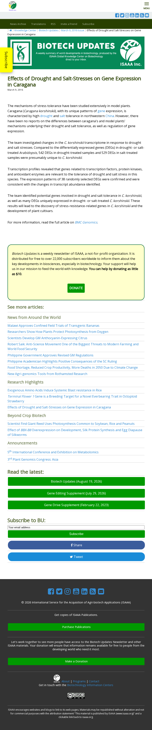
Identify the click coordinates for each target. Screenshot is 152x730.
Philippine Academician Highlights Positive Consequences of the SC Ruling (62, 361)
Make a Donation (76, 661)
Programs (79, 681)
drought (46, 116)
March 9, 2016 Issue (72, 30)
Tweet (78, 557)
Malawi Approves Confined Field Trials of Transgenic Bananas (53, 325)
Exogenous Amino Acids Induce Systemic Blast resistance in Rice (55, 390)
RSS (53, 24)
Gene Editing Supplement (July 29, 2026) (76, 493)
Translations (38, 24)
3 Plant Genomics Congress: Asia (33, 459)
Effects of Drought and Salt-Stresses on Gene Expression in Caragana (59, 407)
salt (62, 116)
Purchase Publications (76, 627)
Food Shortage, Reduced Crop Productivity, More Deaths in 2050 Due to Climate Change (73, 367)
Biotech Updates (49, 30)
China (109, 116)
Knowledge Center (25, 30)
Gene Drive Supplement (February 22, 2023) (76, 505)
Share (77, 545)
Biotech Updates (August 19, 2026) (76, 481)
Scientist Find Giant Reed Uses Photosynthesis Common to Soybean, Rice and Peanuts (71, 423)
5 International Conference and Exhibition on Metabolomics (53, 452)
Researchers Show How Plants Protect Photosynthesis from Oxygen (58, 331)
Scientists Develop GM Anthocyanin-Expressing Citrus (47, 338)
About (66, 681)
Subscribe (6, 59)
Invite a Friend (69, 24)
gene (101, 111)
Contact (94, 681)
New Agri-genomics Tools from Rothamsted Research (47, 374)
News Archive (18, 24)
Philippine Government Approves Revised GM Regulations (50, 355)
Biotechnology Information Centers (90, 685)
